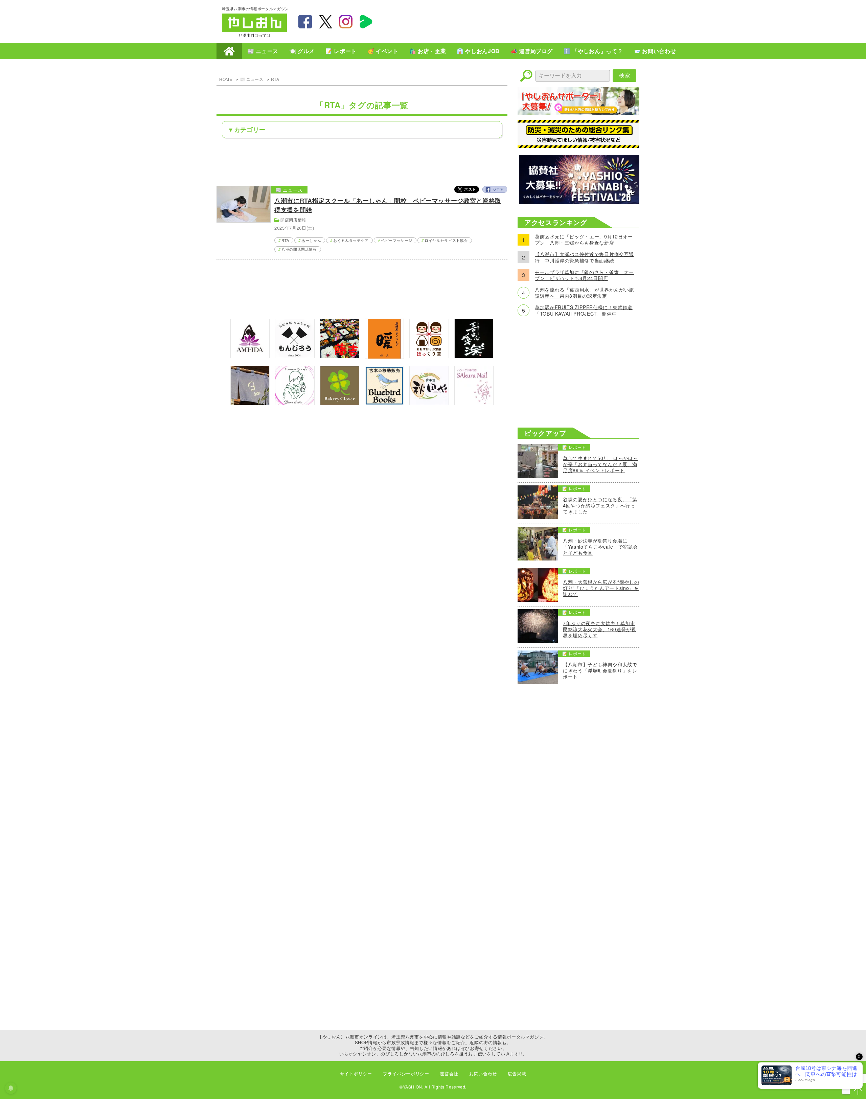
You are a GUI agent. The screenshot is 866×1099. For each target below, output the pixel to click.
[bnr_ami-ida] (250, 356)
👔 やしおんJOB (478, 51)
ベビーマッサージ (396, 240)
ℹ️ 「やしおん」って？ (593, 51)
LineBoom (366, 21)
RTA (275, 79)
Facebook (494, 189)
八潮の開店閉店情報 (299, 249)
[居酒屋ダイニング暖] (384, 357)
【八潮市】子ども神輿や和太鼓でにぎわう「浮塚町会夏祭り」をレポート (600, 670)
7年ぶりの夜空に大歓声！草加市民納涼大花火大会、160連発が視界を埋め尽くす (599, 629)
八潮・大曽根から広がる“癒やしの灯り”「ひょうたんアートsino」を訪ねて (601, 588)
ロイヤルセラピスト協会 (446, 240)
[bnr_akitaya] (429, 403)
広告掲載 (517, 1073)
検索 (624, 75)
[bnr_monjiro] (294, 356)
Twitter (467, 189)
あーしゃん (311, 240)
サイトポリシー (356, 1073)
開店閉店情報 (293, 220)
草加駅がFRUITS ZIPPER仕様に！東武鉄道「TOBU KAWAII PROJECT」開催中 (584, 310)
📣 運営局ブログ (531, 51)
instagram (345, 21)
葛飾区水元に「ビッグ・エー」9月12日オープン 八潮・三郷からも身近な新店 (584, 239)
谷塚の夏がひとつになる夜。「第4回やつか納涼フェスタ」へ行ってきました (600, 505)
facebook (305, 21)
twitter (325, 21)
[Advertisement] (521, 20)
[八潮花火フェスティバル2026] (578, 202)
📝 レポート (341, 51)
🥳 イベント (382, 51)
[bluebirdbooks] (384, 403)
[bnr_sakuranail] (474, 403)
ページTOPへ (858, 1091)
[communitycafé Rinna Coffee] (294, 403)
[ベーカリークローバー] (339, 403)
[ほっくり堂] (429, 356)
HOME (229, 51)
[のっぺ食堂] (250, 403)
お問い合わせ (483, 1073)
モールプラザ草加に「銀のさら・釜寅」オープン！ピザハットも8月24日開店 (584, 275)
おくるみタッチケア (351, 240)
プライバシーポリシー (406, 1073)
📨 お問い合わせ (655, 51)
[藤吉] (339, 356)
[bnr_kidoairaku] (474, 356)
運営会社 (449, 1073)
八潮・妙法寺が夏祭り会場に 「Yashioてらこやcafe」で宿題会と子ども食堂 (600, 546)
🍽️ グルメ (302, 51)
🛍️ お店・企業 (427, 51)
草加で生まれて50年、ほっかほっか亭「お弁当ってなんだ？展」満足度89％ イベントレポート (600, 464)
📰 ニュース (262, 51)
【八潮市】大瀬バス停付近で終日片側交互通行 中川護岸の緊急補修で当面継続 (584, 257)
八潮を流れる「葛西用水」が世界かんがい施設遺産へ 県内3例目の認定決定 (584, 293)
